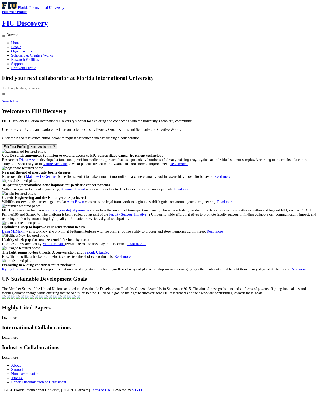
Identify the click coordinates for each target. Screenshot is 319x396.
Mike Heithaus (54, 244)
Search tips (10, 101)
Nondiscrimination (25, 374)
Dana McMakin (13, 231)
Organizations (21, 51)
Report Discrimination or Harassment (38, 382)
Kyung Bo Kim (13, 269)
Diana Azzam (29, 160)
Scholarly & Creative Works (32, 55)
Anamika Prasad (73, 189)
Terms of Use (101, 390)
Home (15, 43)
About (16, 365)
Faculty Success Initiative (127, 214)
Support (17, 64)
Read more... (179, 164)
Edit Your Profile (23, 68)
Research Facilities (25, 60)
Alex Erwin (75, 202)
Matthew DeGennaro (41, 176)
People (16, 47)
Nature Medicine (55, 164)
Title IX (17, 378)
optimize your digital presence (67, 210)
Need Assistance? (42, 147)
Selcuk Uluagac (97, 252)
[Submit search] (4, 94)
